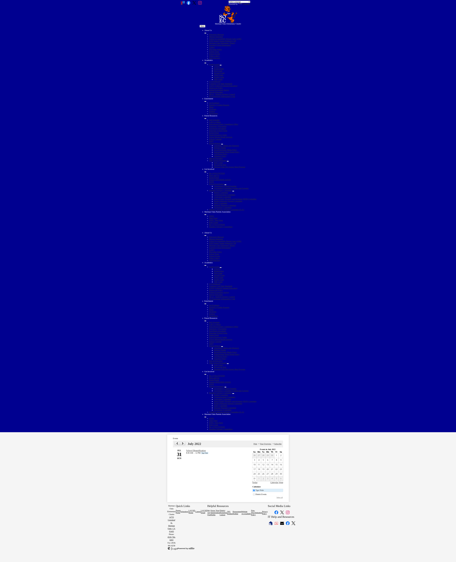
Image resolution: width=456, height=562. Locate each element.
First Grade (218, 71)
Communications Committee (224, 195)
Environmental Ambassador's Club (222, 97)
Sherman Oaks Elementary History (222, 43)
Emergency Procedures (217, 126)
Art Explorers (214, 103)
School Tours (214, 52)
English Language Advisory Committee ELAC (226, 210)
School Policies (215, 143)
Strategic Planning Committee (225, 205)
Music (211, 107)
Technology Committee (222, 208)
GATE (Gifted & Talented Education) (223, 86)
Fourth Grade (219, 77)
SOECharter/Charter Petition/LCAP (222, 41)
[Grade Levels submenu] (221, 267)
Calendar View (276, 482)
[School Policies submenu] (222, 144)
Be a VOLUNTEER (217, 173)
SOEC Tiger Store (216, 220)
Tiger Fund (213, 218)
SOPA (211, 182)
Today (254, 482)
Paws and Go (214, 176)
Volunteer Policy (220, 156)
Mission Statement (216, 37)
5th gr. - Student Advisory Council (222, 94)
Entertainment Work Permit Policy (227, 152)
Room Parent (214, 178)
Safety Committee (220, 203)
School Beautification (196, 450)
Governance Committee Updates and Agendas (231, 188)
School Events (214, 54)
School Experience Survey (219, 90)
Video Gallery (214, 56)
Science (212, 111)
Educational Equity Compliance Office (223, 124)
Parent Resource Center (218, 135)
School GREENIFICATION (220, 180)
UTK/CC (217, 67)
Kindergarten (219, 69)
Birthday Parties (220, 148)
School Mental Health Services (220, 137)
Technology (213, 114)
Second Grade (219, 73)
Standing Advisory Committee (220, 190)
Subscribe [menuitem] (278, 444)
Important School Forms (218, 131)
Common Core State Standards (220, 84)
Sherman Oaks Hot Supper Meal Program (229, 167)
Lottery (212, 47)
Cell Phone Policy (220, 154)
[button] (205, 235)
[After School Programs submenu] (228, 161)
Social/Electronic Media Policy (225, 150)
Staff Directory (214, 58)
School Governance (216, 184)
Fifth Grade (218, 79)
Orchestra (212, 109)
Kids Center (218, 163)
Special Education (216, 92)
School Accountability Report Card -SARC (225, 39)
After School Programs (217, 161)
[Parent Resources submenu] (205, 118)
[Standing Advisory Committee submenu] (233, 393)
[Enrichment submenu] (205, 101)
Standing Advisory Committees (221, 227)
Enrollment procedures (217, 129)
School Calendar (215, 139)
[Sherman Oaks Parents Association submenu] (205, 214)
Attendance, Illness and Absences (226, 146)
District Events (260, 494)
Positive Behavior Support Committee (228, 201)
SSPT (211, 141)
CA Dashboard (214, 82)
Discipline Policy (215, 50)
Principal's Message (216, 35)
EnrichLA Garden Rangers (219, 105)
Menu (202, 26)
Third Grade (218, 75)
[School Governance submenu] (225, 184)
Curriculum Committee (222, 197)
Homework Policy (216, 88)
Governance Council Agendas (225, 186)
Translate (246, 4)
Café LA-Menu (215, 122)
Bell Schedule (214, 120)
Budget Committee (221, 193)
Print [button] (255, 444)
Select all (280, 497)
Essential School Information (220, 45)
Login (172, 548)
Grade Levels (214, 64)
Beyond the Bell (220, 165)
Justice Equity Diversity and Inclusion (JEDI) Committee (235, 199)
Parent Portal (214, 133)
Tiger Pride (259, 490)
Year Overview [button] (265, 444)
